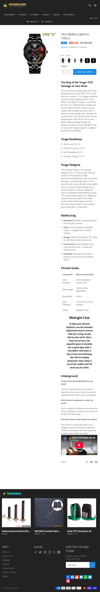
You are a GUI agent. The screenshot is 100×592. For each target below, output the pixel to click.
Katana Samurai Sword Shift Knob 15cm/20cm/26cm (16, 531)
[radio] (62, 60)
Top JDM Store (14, 588)
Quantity (64, 66)
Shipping (64, 47)
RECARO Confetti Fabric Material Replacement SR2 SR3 (48, 531)
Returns (5, 564)
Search (5, 576)
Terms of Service (9, 572)
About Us (6, 552)
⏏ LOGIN (94, 18)
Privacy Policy (8, 568)
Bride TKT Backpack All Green (79, 531)
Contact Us (7, 556)
